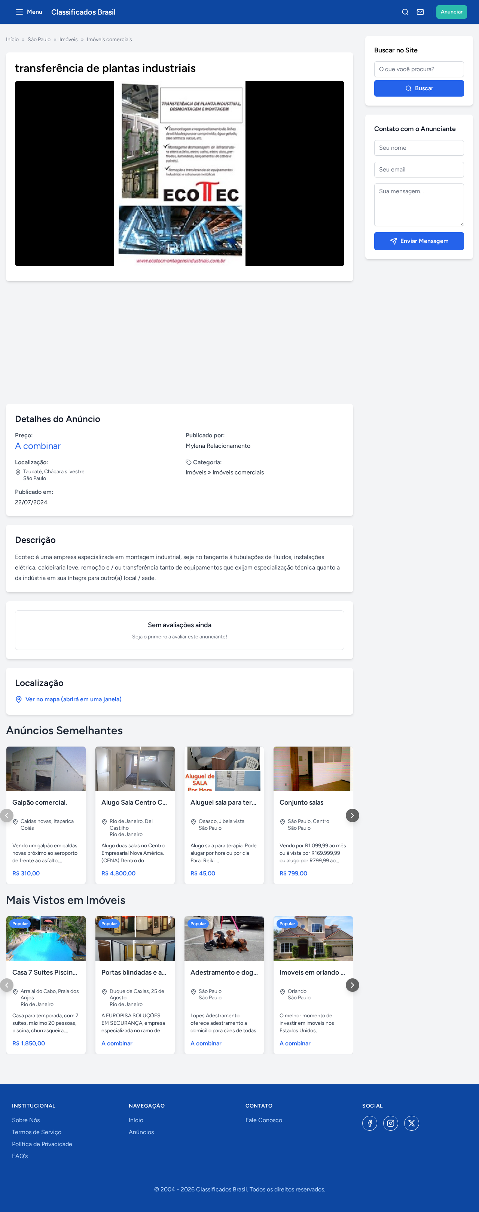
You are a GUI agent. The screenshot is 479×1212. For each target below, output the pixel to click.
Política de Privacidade (42, 1144)
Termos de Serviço (36, 1132)
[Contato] (420, 12)
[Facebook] (369, 1123)
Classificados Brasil (83, 11)
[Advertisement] (179, 342)
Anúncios (141, 1132)
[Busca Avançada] (405, 12)
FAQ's (20, 1156)
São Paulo (39, 39)
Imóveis (69, 39)
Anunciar (452, 12)
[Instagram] (390, 1123)
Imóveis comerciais (109, 39)
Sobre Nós (26, 1120)
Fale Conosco (263, 1120)
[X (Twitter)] (411, 1123)
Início (12, 39)
